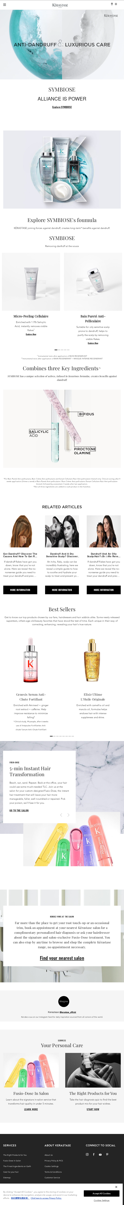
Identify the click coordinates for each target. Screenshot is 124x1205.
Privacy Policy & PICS (54, 1160)
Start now (93, 1109)
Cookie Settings (52, 1166)
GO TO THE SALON (19, 810)
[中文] (116, 4)
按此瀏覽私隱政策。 (20, 1198)
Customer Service (52, 1177)
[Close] (116, 1187)
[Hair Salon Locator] (112, 4)
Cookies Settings (102, 1200)
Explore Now (31, 334)
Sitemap (6, 1177)
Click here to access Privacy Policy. (46, 1198)
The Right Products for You (15, 1155)
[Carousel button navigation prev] (61, 815)
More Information (20, 589)
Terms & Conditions (53, 1172)
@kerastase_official (68, 1012)
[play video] (62, 44)
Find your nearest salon (62, 958)
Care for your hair (11, 1172)
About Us (49, 1155)
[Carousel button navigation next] (68, 815)
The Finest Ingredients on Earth (17, 1166)
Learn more (31, 1109)
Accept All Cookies (101, 1193)
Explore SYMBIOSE (62, 107)
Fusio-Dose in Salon (12, 1160)
